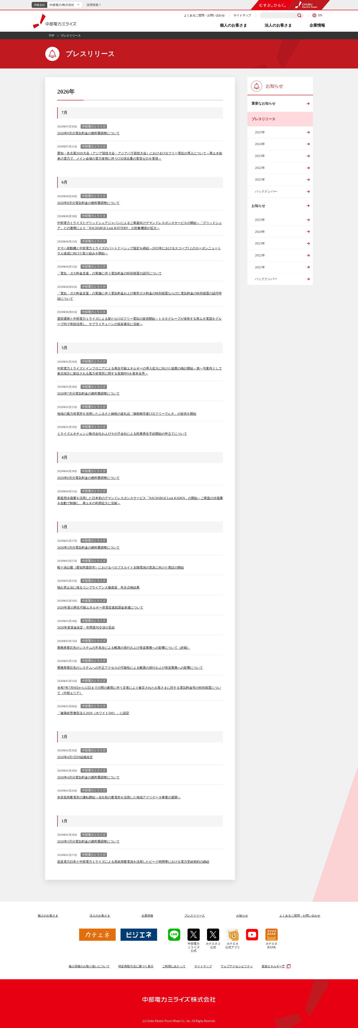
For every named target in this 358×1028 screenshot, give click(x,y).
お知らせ (258, 206)
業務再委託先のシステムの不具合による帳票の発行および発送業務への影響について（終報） (123, 648)
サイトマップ (242, 15)
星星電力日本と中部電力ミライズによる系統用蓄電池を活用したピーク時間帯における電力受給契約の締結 (133, 861)
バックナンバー (266, 191)
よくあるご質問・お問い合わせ (204, 15)
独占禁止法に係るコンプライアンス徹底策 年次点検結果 (98, 587)
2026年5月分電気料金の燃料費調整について (88, 547)
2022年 (260, 168)
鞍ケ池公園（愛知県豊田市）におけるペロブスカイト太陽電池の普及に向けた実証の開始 (120, 567)
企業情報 (317, 25)
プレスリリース (194, 915)
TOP (51, 35)
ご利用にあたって (174, 966)
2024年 (260, 144)
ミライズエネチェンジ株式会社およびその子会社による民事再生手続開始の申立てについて (122, 434)
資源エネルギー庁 (273, 966)
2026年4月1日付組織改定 (75, 757)
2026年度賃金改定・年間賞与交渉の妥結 (86, 627)
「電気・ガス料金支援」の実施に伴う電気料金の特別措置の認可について (109, 273)
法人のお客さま (278, 25)
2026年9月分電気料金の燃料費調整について (88, 133)
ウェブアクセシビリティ (237, 966)
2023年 (260, 156)
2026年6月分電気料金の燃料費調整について (88, 478)
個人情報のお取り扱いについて (89, 966)
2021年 (260, 179)
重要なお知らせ (263, 103)
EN (320, 15)
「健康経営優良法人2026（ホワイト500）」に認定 (93, 713)
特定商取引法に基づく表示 (135, 966)
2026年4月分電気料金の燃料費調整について (88, 777)
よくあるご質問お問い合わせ (299, 915)
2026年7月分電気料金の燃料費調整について (88, 393)
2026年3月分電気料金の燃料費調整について (88, 841)
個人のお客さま (233, 25)
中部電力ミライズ (54, 21)
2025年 (260, 132)
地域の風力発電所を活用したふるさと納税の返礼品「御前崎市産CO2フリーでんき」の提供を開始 (126, 414)
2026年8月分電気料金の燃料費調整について (88, 203)
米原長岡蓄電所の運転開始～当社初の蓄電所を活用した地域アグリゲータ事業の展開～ (119, 797)
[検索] (299, 15)
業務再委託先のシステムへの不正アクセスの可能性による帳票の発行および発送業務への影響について (130, 667)
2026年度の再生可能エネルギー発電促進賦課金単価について (100, 607)
